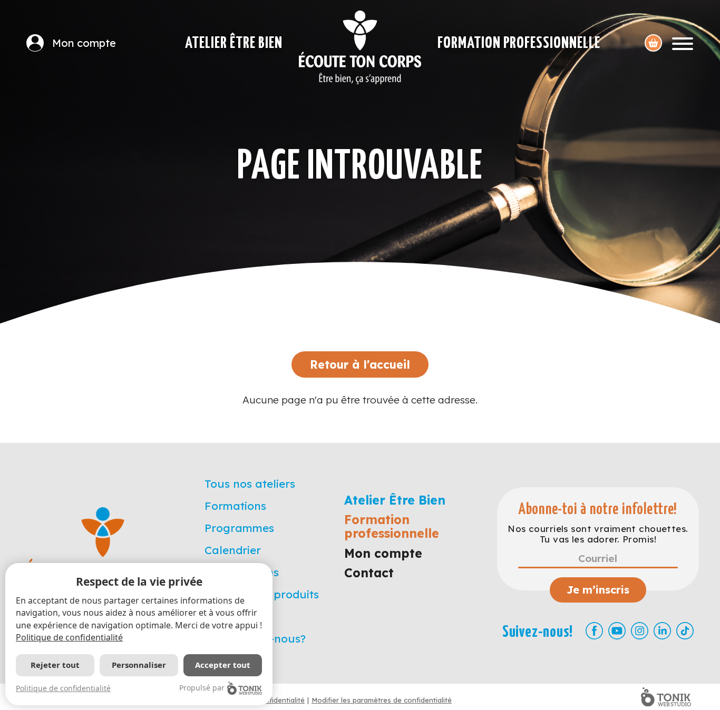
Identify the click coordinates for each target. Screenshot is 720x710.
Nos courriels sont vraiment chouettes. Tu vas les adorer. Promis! (598, 534)
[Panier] (653, 43)
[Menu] (682, 43)
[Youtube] (617, 630)
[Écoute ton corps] (360, 47)
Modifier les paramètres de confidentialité (382, 700)
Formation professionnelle (518, 43)
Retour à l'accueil (360, 364)
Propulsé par (202, 688)
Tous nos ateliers (250, 483)
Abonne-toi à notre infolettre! (598, 509)
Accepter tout (222, 664)
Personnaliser (139, 664)
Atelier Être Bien (234, 43)
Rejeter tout (55, 664)
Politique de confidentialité (69, 637)
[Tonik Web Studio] (666, 697)
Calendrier (233, 550)
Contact (369, 572)
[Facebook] (594, 630)
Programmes (239, 528)
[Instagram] (639, 630)
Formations (235, 505)
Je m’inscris (598, 589)
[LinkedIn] (662, 630)
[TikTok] (685, 630)
